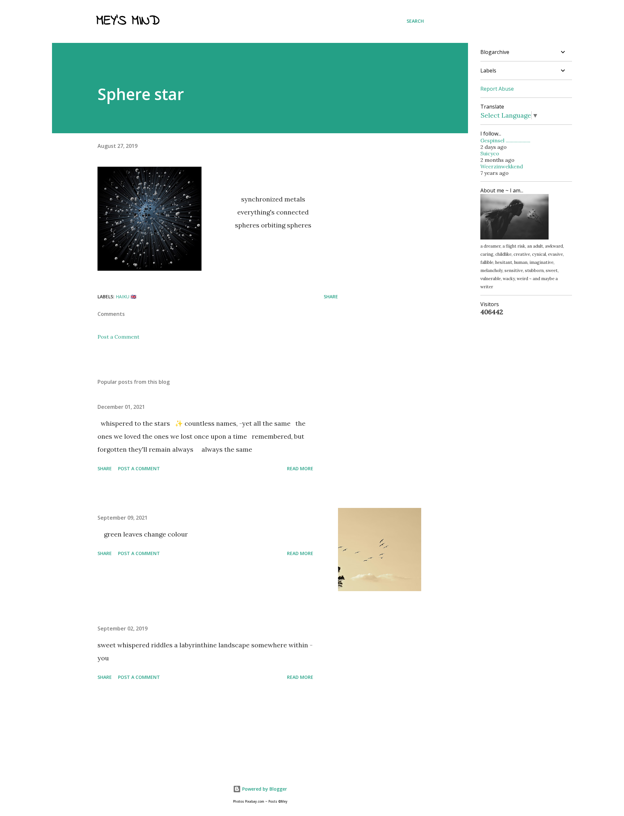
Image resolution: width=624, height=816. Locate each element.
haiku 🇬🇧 (126, 296)
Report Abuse (497, 88)
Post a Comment (118, 336)
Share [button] (331, 296)
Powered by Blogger (264, 789)
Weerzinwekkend (501, 166)
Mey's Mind (128, 21)
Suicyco (489, 153)
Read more (300, 468)
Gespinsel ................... (505, 140)
